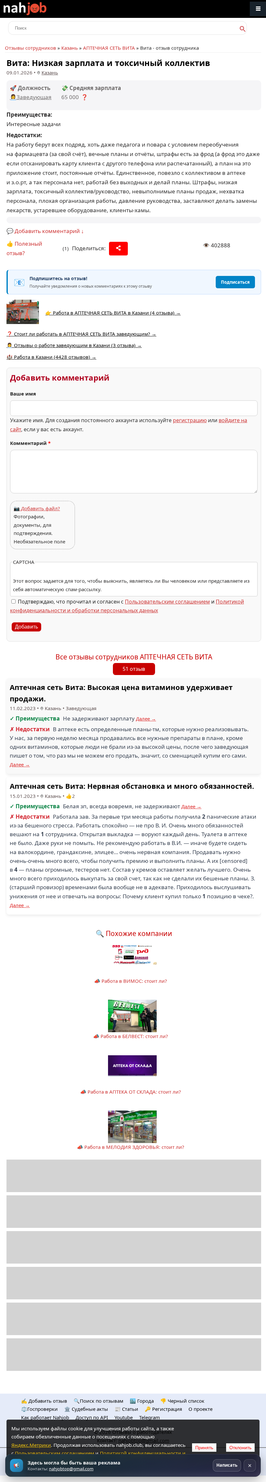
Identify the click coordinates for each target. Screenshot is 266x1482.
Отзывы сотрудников (30, 48)
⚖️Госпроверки (39, 1409)
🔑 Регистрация (163, 1409)
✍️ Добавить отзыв (44, 1401)
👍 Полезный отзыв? (24, 248)
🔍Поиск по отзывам (98, 1401)
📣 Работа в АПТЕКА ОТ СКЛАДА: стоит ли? (130, 1091)
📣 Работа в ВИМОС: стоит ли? (130, 981)
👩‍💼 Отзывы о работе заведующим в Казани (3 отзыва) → (74, 345)
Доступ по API (92, 1417)
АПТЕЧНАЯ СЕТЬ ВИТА (109, 48)
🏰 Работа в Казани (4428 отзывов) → (51, 357)
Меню (258, 9)
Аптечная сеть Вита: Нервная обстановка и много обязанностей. (132, 786)
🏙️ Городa (142, 1401)
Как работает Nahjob (45, 1417)
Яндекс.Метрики (31, 1445)
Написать (226, 1465)
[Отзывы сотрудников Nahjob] (39, 9)
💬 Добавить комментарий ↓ (45, 231)
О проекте (200, 1409)
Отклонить (240, 1447)
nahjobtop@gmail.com (71, 1469)
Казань (69, 48)
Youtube (124, 1417)
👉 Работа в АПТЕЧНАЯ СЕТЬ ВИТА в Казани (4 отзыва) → (113, 312)
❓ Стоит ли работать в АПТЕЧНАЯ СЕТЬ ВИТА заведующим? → (81, 334)
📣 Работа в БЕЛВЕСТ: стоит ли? (130, 1036)
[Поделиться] (118, 248)
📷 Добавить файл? (37, 508)
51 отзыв (134, 668)
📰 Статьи (126, 1409)
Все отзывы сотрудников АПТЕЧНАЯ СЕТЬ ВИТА (133, 656)
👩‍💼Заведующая (31, 97)
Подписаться (235, 282)
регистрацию (190, 420)
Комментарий (30, 443)
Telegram (149, 1417)
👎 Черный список (182, 1401)
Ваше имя (23, 393)
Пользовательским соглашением (167, 601)
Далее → (146, 718)
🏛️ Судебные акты (86, 1409)
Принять (204, 1447)
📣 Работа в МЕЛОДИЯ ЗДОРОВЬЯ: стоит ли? (130, 1147)
